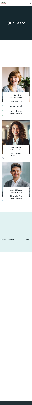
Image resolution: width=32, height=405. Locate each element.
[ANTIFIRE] (3, 3)
